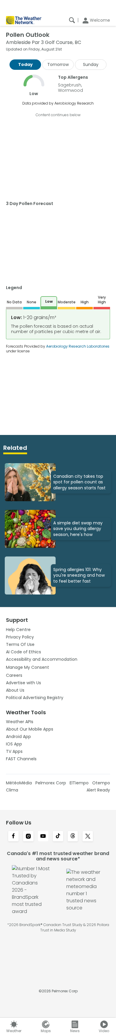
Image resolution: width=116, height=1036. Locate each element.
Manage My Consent (27, 667)
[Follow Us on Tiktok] (58, 836)
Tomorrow (58, 64)
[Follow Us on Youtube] (43, 836)
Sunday (90, 64)
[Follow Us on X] (87, 836)
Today (25, 64)
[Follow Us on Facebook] (13, 836)
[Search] (72, 20)
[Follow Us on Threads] (72, 836)
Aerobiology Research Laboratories (77, 346)
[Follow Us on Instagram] (28, 836)
